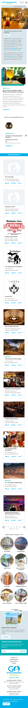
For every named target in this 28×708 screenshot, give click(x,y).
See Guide (6, 637)
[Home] (6, 2)
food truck (10, 56)
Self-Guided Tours (21, 603)
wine (15, 50)
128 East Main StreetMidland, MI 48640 (14, 694)
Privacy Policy (14, 661)
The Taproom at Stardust (13, 267)
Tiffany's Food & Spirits (13, 389)
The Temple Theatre (12, 326)
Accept (6, 704)
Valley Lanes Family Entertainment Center (12, 513)
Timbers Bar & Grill (11, 419)
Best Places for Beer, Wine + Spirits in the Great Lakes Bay (13, 91)
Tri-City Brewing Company (10, 449)
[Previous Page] (3, 527)
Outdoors (7, 551)
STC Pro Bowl (9, 177)
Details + (13, 183)
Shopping (7, 586)
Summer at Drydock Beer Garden (14, 137)
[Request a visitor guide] (14, 617)
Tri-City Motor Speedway (13, 482)
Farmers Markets (21, 586)
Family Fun (7, 568)
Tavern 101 (8, 296)
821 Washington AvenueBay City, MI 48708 (14, 688)
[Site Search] (23, 2)
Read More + (15, 701)
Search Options (13, 155)
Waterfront (21, 551)
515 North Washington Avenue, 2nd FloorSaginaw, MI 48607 (14, 682)
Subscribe (22, 651)
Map (6, 183)
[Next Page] (24, 527)
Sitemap (14, 663)
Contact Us (14, 657)
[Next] (26, 135)
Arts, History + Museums (21, 569)
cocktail (13, 48)
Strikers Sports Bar (11, 237)
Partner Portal (14, 659)
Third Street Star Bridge (13, 359)
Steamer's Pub (10, 207)
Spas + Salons (7, 603)
